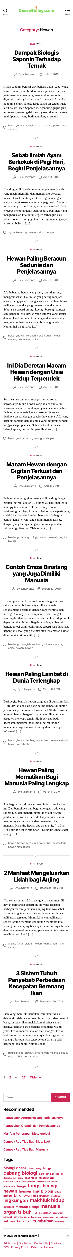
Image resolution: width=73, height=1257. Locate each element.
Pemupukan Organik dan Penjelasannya (31, 1125)
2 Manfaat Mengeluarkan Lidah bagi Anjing (36, 876)
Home (32, 43)
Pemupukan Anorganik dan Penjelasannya (33, 1117)
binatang (21, 232)
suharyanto (29, 74)
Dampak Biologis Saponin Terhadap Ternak (36, 59)
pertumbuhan (62, 1217)
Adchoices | (11, 1243)
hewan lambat (25, 740)
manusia (50, 1206)
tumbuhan (43, 1220)
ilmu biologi (43, 1191)
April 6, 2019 (51, 486)
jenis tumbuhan (41, 1196)
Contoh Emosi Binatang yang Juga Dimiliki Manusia (36, 573)
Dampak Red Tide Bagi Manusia (25, 1149)
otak (35, 1213)
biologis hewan (45, 644)
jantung (58, 1192)
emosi (58, 644)
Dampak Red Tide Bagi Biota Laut (26, 1141)
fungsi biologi (24, 943)
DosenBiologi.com (25, 1235)
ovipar (40, 232)
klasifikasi (55, 1196)
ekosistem (46, 1177)
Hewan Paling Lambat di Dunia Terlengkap (36, 677)
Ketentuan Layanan (42, 1247)
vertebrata (59, 1222)
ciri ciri (50, 1173)
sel (5, 1221)
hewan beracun (26, 335)
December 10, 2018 (51, 887)
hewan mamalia (59, 740)
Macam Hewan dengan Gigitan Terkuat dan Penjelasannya (36, 471)
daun (20, 1178)
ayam (11, 232)
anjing (11, 943)
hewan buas (44, 335)
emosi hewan (16, 648)
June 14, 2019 (51, 177)
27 (23, 1077)
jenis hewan (41, 1052)
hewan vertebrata (19, 744)
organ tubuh (57, 943)
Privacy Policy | (21, 1247)
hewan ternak (25, 125)
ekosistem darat (28, 1182)
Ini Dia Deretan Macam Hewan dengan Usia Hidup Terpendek (36, 372)
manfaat (8, 1207)
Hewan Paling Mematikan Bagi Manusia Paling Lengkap (36, 777)
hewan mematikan (28, 339)
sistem (12, 1222)
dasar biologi (9, 1178)
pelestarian (45, 1212)
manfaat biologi (27, 1207)
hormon (25, 1191)
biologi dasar (27, 644)
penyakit (7, 1217)
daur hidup (31, 1177)
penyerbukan (20, 1217)
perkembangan (34, 1217)
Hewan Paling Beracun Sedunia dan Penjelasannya (36, 265)
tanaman (24, 1221)
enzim (54, 1181)
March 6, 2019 (51, 689)
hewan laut (42, 740)
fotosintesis (9, 1186)
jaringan (7, 1195)
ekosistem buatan (11, 1181)
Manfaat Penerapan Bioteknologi (26, 1133)
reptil (29, 438)
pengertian (58, 1213)
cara (41, 1173)
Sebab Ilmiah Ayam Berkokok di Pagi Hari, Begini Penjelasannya (36, 162)
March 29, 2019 (51, 588)
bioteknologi (35, 1168)
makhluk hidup (43, 125)
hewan (12, 125)
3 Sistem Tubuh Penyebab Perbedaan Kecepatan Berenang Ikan (36, 983)
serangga (39, 438)
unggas (50, 232)
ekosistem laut (43, 1181)
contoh (59, 1173)
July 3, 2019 (51, 74)
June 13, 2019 (51, 280)
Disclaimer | (26, 1243)
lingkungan (15, 1200)
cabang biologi (28, 537)
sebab (11, 947)
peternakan (60, 125)
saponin (12, 129)
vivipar (50, 438)
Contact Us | (42, 1243)
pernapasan (31, 1056)
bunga (47, 1168)
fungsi (21, 1186)
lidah (46, 943)
